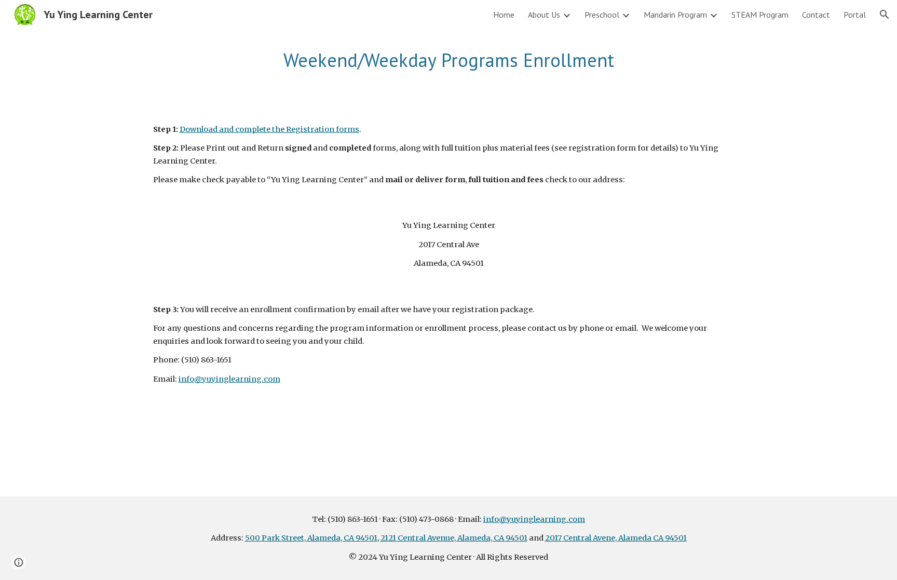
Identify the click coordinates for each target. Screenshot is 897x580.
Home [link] (503, 14)
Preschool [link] (602, 14)
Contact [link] (816, 14)
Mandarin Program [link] (675, 14)
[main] (448, 60)
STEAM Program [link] (760, 14)
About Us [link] (544, 14)
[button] (884, 14)
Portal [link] (855, 14)
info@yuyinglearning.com (229, 379)
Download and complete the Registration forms (269, 129)
